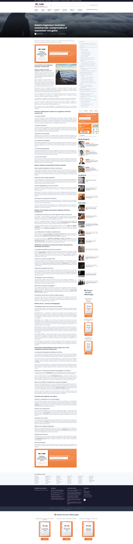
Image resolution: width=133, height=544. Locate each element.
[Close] (85, 264)
